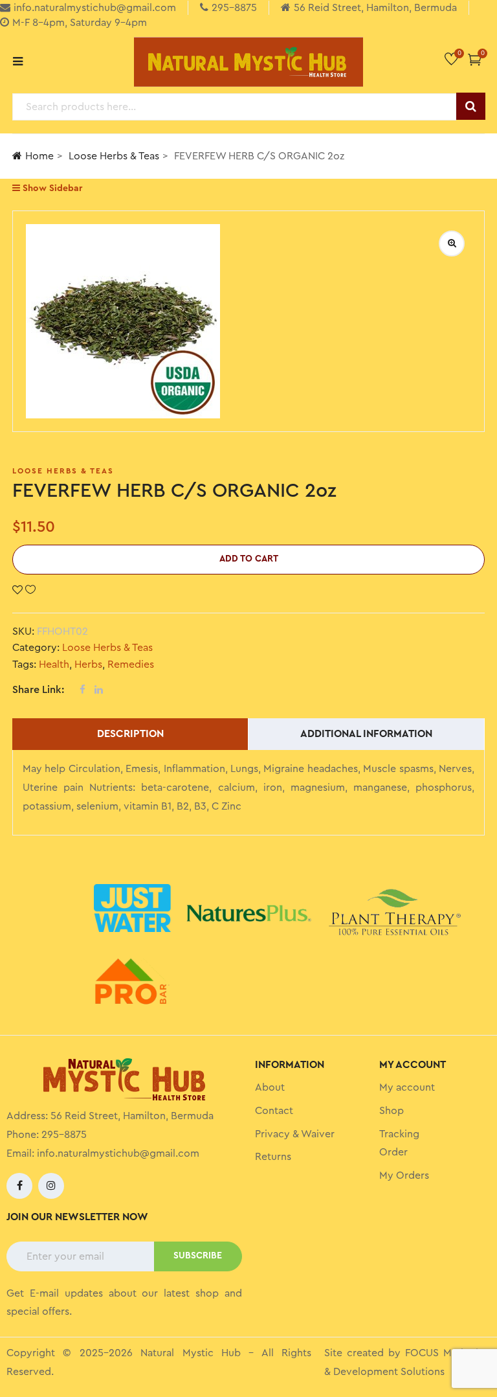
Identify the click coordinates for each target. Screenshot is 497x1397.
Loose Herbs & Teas (114, 156)
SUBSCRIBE (197, 1255)
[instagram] (51, 1186)
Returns (273, 1157)
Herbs (88, 664)
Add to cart (248, 558)
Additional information (366, 734)
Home (39, 156)
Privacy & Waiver (295, 1134)
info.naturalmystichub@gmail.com (118, 1153)
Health (54, 664)
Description (130, 734)
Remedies (130, 664)
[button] (474, 59)
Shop (391, 1111)
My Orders (404, 1175)
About (270, 1087)
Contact (274, 1111)
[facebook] (19, 1186)
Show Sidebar (51, 188)
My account (407, 1087)
